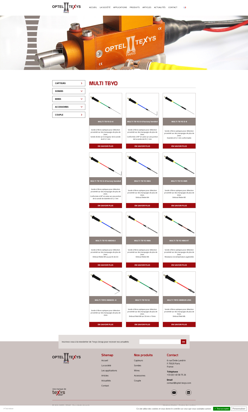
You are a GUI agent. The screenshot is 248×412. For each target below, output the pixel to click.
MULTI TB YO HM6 (142, 240)
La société (105, 7)
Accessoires (61, 106)
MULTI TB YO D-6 (105, 121)
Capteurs (60, 83)
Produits (135, 7)
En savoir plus (105, 146)
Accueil (93, 7)
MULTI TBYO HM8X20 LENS (179, 300)
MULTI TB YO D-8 (179, 121)
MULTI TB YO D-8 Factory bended (105, 181)
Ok (183, 341)
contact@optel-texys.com (179, 383)
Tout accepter (222, 409)
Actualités (159, 7)
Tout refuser (9, 409)
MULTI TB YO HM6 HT (179, 240)
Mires (58, 99)
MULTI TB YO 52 (142, 300)
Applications (120, 7)
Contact (172, 7)
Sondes (59, 91)
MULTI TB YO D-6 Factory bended (142, 121)
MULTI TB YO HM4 (142, 181)
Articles (146, 7)
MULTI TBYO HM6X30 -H (105, 300)
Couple (59, 114)
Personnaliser (239, 409)
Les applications (109, 370)
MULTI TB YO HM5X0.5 (106, 240)
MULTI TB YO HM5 (179, 181)
